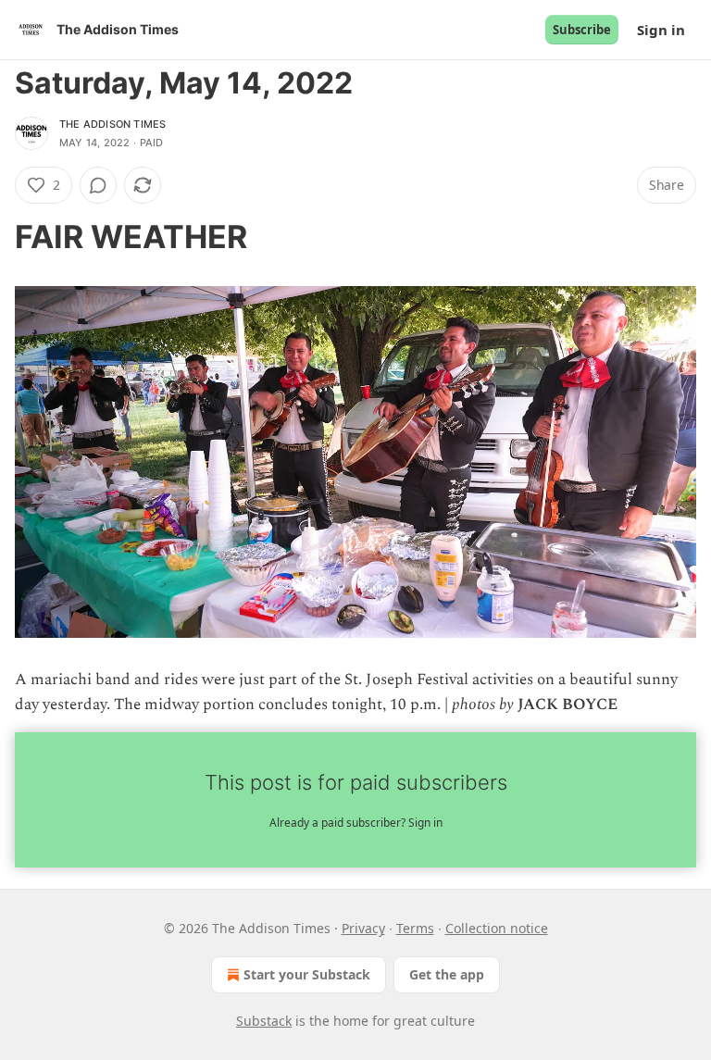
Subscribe (582, 29)
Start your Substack (306, 974)
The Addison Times (112, 124)
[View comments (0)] (98, 185)
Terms (415, 928)
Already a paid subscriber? (356, 822)
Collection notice (496, 928)
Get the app (446, 974)
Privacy (363, 928)
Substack (264, 1020)
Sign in (661, 29)
